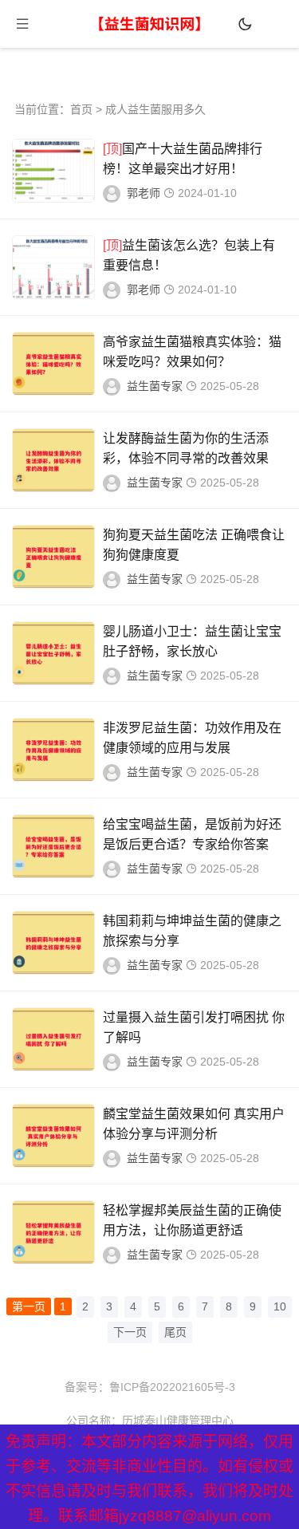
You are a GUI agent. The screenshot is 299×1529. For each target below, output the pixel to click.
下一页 (130, 1332)
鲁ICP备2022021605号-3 (172, 1387)
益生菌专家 (155, 386)
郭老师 (143, 193)
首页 (81, 109)
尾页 (175, 1332)
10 (279, 1306)
